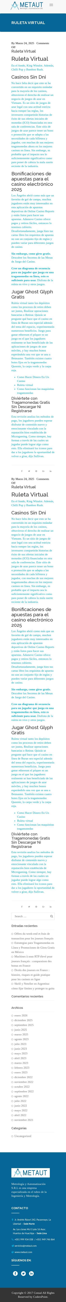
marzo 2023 (21, 1063)
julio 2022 (20, 1100)
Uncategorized (22, 1136)
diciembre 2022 (23, 1077)
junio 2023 (20, 1048)
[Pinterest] (36, 471)
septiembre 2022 (24, 1091)
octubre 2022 (22, 1086)
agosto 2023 (21, 1039)
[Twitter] (29, 471)
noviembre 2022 (23, 1081)
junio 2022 (20, 1105)
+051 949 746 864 (45, 1240)
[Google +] (43, 471)
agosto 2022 (21, 1096)
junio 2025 (20, 1029)
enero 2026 (20, 1015)
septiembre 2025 (24, 1025)
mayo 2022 (20, 1110)
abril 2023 (20, 1058)
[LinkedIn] (50, 471)
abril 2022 (20, 1115)
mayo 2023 (20, 1053)
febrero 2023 (21, 1067)
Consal (38, 1292)
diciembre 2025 (23, 1020)
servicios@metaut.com (26, 1246)
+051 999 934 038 (24, 1240)
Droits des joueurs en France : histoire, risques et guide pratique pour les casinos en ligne (30, 974)
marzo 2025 (21, 1034)
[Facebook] (21, 471)
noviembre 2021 (23, 1119)
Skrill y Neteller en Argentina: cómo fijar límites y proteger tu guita (32, 986)
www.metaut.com (23, 1252)
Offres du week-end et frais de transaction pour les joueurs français (32, 936)
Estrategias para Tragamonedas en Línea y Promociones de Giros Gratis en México (33, 947)
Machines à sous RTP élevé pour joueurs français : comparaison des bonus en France (31, 961)
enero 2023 (20, 1072)
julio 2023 (20, 1044)
